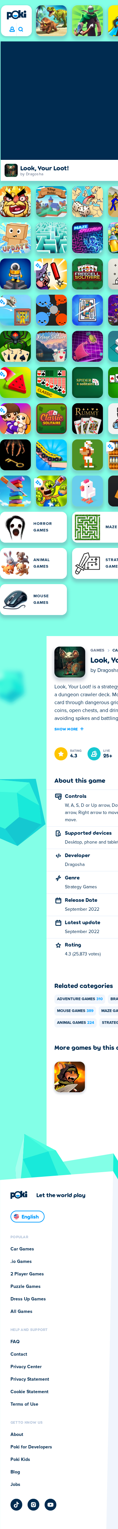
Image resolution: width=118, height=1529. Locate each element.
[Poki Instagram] (33, 1505)
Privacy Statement (29, 1379)
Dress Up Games (28, 1299)
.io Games (21, 1261)
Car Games (22, 1249)
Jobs (15, 1484)
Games (97, 651)
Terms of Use (24, 1404)
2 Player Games (27, 1274)
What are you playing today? (20, 29)
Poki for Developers (31, 1447)
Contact (18, 1354)
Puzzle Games (25, 1286)
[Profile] (12, 29)
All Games (21, 1311)
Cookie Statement (29, 1392)
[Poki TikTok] (16, 1505)
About (16, 1434)
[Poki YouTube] (50, 1505)
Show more (66, 729)
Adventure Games (80, 999)
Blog (15, 1472)
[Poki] (16, 14)
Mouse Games (75, 1011)
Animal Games (75, 1023)
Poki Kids (20, 1459)
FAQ (15, 1342)
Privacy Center (26, 1367)
